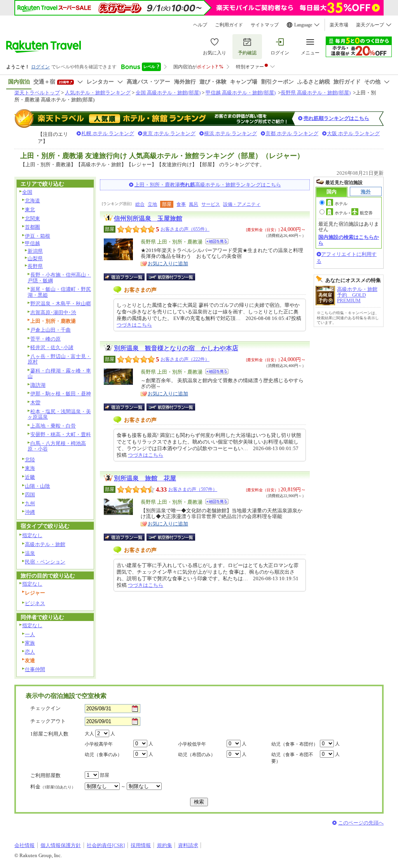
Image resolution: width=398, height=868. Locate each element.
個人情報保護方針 (60, 845)
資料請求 (188, 845)
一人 (30, 634)
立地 (152, 204)
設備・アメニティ (241, 204)
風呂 (193, 204)
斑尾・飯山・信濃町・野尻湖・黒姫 (59, 292)
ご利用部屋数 (45, 775)
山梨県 (35, 258)
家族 (30, 643)
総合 (140, 204)
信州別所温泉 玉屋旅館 (148, 218)
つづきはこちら (134, 325)
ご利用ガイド (229, 25)
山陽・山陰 (37, 486)
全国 (27, 192)
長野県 (35, 266)
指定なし (32, 535)
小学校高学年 (99, 744)
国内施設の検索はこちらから (348, 239)
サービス (210, 204)
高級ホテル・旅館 (45, 544)
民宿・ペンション (45, 562)
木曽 (35, 402)
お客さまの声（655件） (185, 229)
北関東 (32, 218)
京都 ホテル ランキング (291, 133)
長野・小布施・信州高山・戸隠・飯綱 (59, 278)
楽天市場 (339, 25)
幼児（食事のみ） (103, 754)
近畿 (30, 477)
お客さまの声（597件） (192, 489)
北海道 (32, 201)
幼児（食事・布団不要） (292, 758)
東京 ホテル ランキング (169, 133)
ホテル (341, 203)
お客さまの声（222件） (185, 359)
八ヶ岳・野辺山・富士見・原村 (59, 359)
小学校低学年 (192, 744)
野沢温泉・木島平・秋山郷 (60, 303)
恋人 (30, 652)
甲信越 (32, 243)
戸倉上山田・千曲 (50, 330)
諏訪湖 (37, 385)
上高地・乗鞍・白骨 (53, 426)
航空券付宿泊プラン (171, 276)
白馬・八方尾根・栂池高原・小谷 (57, 446)
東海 (30, 468)
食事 (181, 204)
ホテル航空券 (354, 212)
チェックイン (45, 708)
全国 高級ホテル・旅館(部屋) (168, 93)
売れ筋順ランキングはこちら (336, 118)
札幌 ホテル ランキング (107, 133)
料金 (52, 787)
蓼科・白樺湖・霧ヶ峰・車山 (59, 373)
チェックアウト (48, 721)
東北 (30, 209)
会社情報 (24, 845)
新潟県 (35, 251)
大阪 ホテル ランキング (353, 133)
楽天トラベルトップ (37, 93)
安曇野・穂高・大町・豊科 (60, 434)
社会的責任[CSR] (106, 845)
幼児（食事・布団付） (294, 744)
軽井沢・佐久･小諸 (51, 347)
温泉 (30, 553)
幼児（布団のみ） (196, 754)
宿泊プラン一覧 (128, 276)
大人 (89, 733)
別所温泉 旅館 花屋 (145, 478)
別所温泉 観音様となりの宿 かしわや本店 (176, 348)
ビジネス (35, 603)
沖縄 (30, 512)
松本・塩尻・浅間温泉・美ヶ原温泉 (59, 414)
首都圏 (32, 227)
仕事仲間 (35, 669)
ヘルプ (200, 25)
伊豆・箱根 (37, 236)
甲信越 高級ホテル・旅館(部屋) (241, 93)
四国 (30, 494)
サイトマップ (265, 25)
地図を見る (217, 241)
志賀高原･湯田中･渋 (53, 312)
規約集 (164, 845)
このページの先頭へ (361, 823)
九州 (30, 503)
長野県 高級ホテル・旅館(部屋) (316, 93)
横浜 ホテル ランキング (230, 133)
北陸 (30, 460)
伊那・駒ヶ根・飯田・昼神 (60, 394)
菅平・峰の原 (45, 339)
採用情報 (141, 845)
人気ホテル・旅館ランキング (98, 93)
